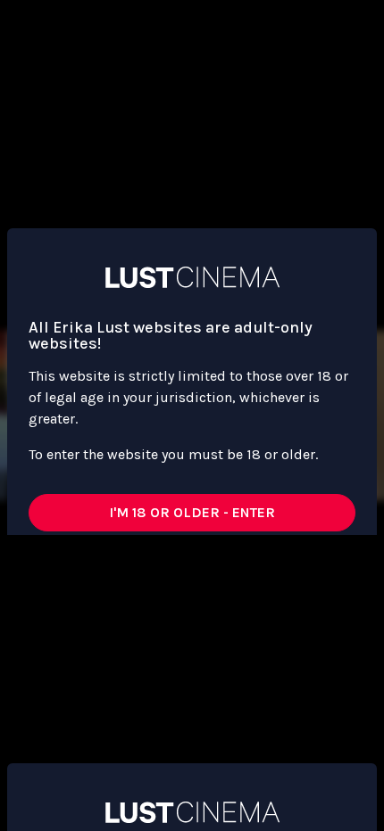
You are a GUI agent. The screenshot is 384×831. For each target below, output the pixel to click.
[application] (192, 415)
